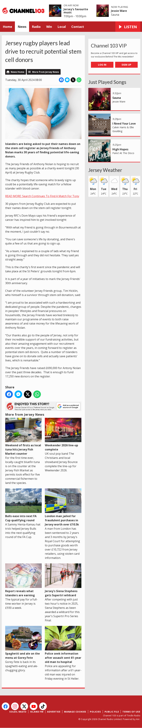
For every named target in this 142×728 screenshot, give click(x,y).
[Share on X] (73, 79)
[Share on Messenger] (67, 79)
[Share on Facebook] (61, 79)
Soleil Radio (17, 711)
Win (49, 27)
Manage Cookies (75, 711)
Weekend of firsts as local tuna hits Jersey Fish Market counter (23, 449)
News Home (17, 71)
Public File (112, 711)
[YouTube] (33, 706)
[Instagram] (15, 706)
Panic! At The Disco (123, 153)
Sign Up (126, 64)
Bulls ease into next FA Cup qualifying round (21, 518)
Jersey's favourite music (76, 11)
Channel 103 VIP (109, 46)
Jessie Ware (119, 10)
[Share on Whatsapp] (79, 79)
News (22, 27)
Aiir (138, 719)
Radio (36, 27)
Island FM (36, 711)
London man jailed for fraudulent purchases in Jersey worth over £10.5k (62, 520)
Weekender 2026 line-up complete (61, 447)
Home (7, 27)
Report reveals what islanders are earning (20, 593)
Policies (95, 711)
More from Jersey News (45, 71)
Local (61, 27)
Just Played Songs (107, 82)
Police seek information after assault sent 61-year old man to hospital (63, 658)
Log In (102, 64)
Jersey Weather (105, 170)
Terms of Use (131, 711)
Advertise (53, 711)
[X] (24, 706)
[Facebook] (5, 706)
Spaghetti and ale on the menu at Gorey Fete (22, 656)
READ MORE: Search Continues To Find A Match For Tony (42, 196)
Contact (77, 27)
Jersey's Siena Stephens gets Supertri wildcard (61, 593)
